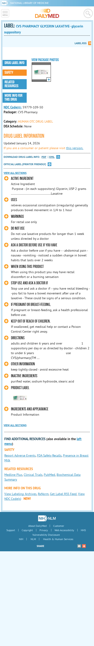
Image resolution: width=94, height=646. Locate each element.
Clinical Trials (33, 475)
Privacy (43, 530)
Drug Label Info (14, 63)
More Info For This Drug (13, 97)
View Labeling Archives (20, 494)
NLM (33, 539)
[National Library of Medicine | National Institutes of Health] (47, 518)
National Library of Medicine (29, 3)
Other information (23, 364)
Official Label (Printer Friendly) (25, 164)
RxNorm (43, 494)
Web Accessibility (64, 530)
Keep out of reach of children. (30, 321)
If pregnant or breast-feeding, (31, 304)
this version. (74, 148)
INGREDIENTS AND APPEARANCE (29, 409)
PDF (44, 157)
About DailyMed (37, 526)
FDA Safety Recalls (49, 455)
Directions (18, 338)
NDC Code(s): (13, 107)
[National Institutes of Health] (5, 3)
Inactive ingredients (24, 376)
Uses (14, 199)
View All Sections (15, 173)
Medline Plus (13, 475)
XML (52, 157)
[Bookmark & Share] (84, 546)
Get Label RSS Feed (63, 494)
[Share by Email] (79, 546)
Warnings (17, 216)
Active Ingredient (22, 178)
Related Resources (11, 84)
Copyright (27, 530)
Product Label (20, 387)
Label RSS (80, 43)
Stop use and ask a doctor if (29, 283)
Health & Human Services (58, 539)
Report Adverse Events (20, 455)
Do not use (18, 228)
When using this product (27, 266)
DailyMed (47, 13)
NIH (21, 539)
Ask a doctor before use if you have (34, 245)
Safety (9, 72)
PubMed (49, 475)
